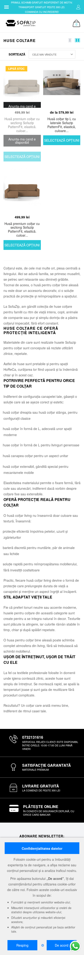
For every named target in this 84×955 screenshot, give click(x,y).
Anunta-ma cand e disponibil (22, 141)
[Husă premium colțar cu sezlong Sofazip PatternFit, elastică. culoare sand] (22, 86)
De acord (61, 945)
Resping (22, 945)
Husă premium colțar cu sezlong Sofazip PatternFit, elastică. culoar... (22, 124)
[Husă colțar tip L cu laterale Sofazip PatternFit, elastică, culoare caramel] (61, 86)
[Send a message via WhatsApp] (75, 946)
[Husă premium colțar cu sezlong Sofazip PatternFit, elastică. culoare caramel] (22, 190)
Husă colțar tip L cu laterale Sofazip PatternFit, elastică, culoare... (61, 124)
